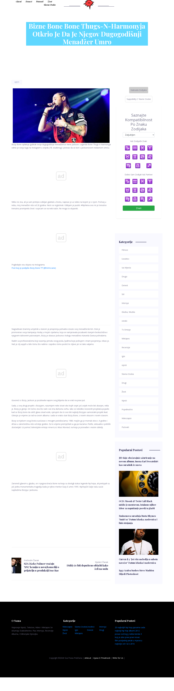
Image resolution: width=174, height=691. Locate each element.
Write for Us (118, 658)
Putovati (40, 1)
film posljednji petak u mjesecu (128, 640)
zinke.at (87, 658)
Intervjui (102, 626)
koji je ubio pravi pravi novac (127, 637)
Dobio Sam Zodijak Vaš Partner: (139, 174)
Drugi (101, 630)
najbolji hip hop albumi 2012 (127, 630)
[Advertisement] (61, 294)
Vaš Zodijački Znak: (138, 141)
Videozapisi (67, 626)
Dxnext (29, 1)
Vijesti (16, 82)
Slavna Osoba (50, 5)
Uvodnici (90, 626)
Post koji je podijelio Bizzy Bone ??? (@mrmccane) (34, 268)
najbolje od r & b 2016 (125, 643)
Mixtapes (79, 633)
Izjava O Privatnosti (101, 658)
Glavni (19, 1)
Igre (76, 630)
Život (50, 1)
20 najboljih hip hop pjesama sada (130, 627)
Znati (138, 208)
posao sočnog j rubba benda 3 (128, 634)
